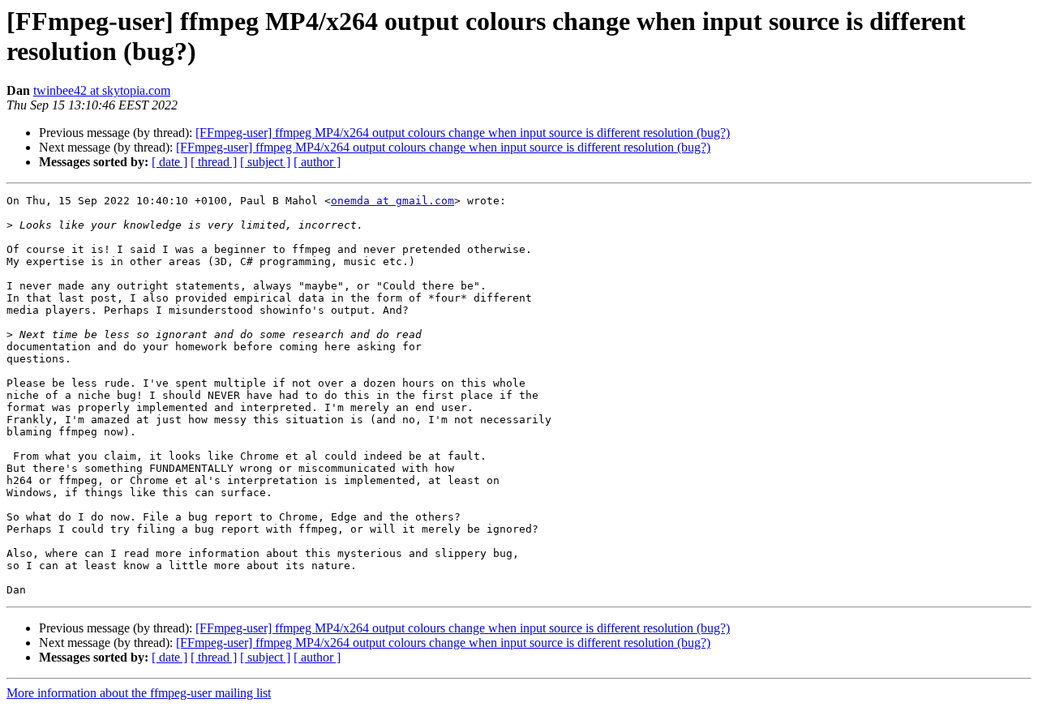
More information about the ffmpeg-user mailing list (138, 693)
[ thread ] (214, 162)
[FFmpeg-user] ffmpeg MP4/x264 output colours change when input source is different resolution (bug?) (462, 132)
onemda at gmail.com (392, 201)
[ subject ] (265, 162)
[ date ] (169, 162)
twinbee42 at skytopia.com (101, 90)
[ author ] (317, 162)
